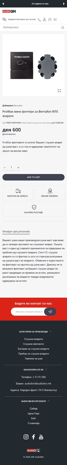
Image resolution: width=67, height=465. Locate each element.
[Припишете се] (50, 312)
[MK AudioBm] (9, 11)
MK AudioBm (37, 456)
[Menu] (55, 19)
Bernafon (18, 105)
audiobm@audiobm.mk (38, 383)
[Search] (62, 27)
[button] (3, 3)
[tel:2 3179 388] (39, 19)
